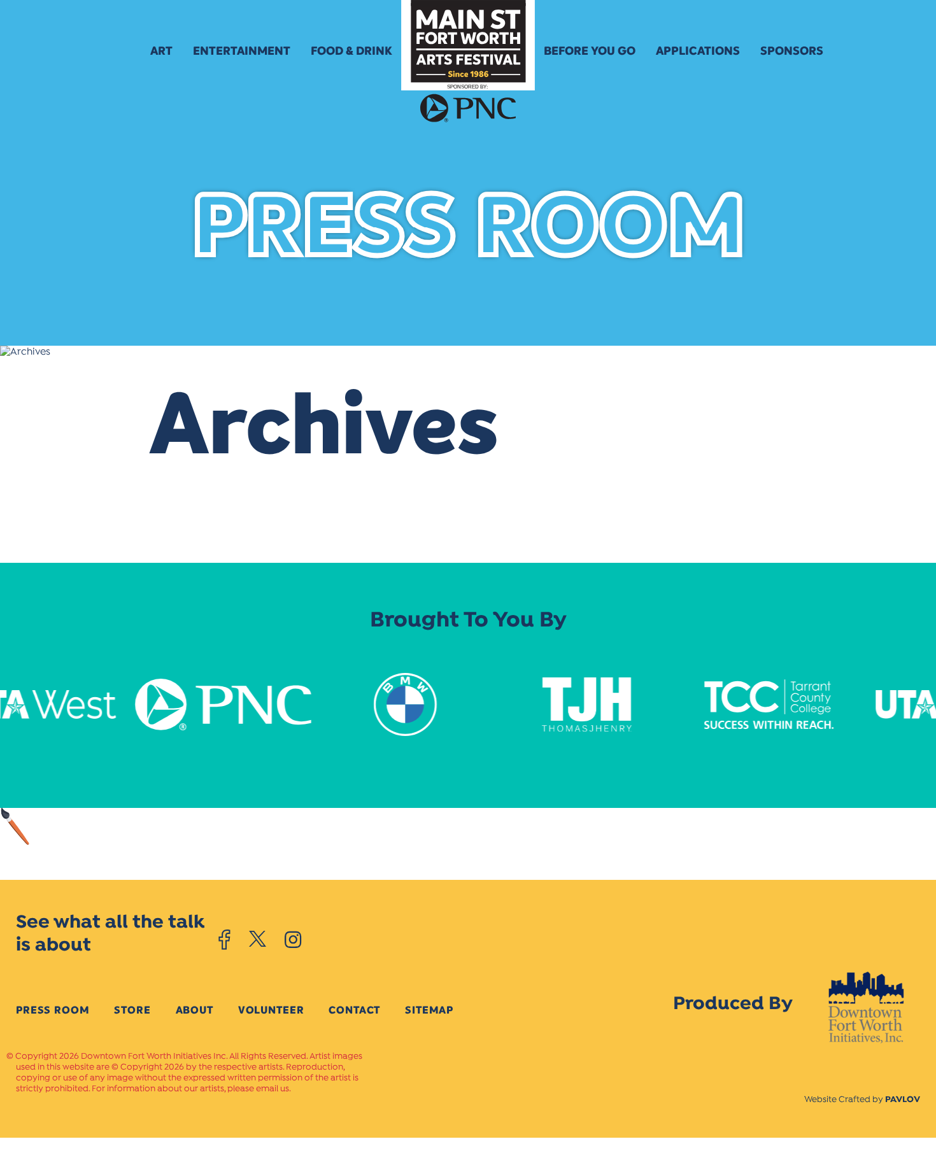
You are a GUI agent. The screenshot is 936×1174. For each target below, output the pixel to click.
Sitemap (429, 1010)
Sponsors (791, 51)
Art (161, 51)
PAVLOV (902, 1099)
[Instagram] (293, 939)
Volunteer (271, 1010)
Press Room (52, 1010)
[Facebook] (224, 939)
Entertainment (241, 51)
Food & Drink (351, 51)
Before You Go (589, 51)
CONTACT (354, 1010)
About (194, 1010)
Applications (698, 51)
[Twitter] (257, 939)
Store (132, 1010)
